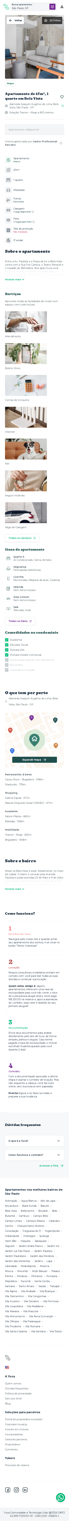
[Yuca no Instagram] (16, 1490)
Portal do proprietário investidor (24, 1419)
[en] (34, 1367)
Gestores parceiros (16, 1439)
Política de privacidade (18, 1393)
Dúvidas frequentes (16, 1388)
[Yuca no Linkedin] (25, 1490)
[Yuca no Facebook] (7, 1490)
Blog (8, 1403)
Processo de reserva (17, 1465)
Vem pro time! (13, 1398)
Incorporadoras (14, 1434)
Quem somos (13, 1383)
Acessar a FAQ (48, 1165)
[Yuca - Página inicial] (6, 7)
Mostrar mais (13, 279)
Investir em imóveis (17, 1429)
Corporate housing (16, 1424)
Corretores (11, 1449)
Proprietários (12, 1444)
